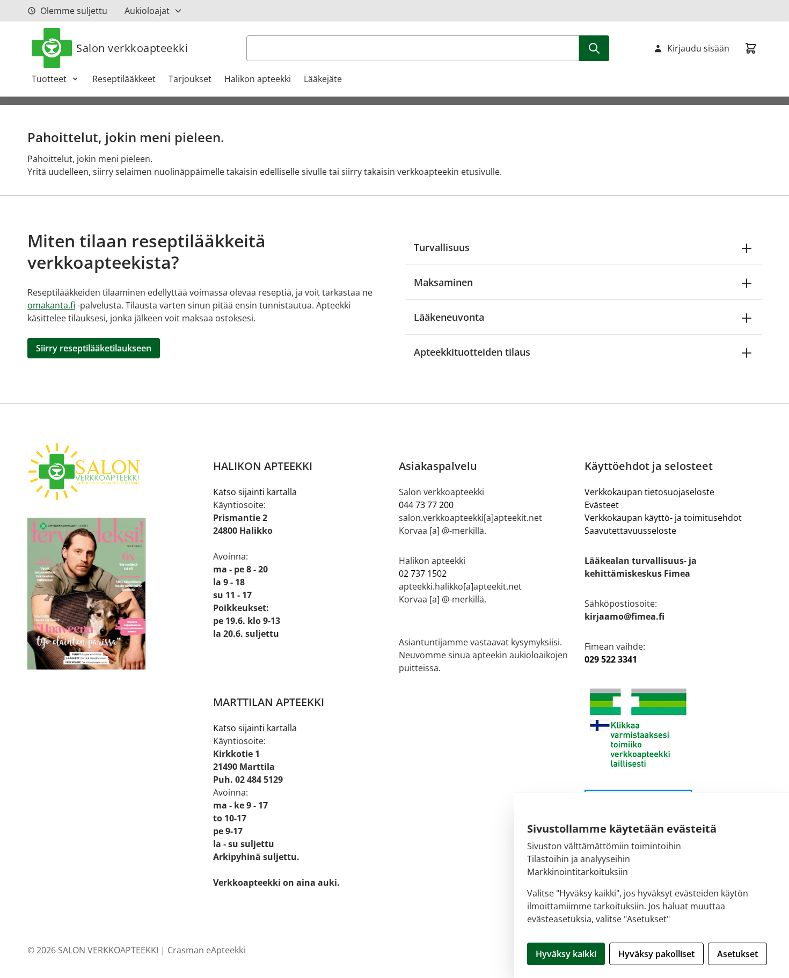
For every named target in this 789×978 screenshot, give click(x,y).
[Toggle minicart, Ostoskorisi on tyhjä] (750, 48)
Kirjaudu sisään (698, 48)
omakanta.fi (51, 305)
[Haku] (594, 48)
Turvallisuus (442, 247)
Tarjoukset (190, 79)
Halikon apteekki (257, 79)
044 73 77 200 (426, 505)
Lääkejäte (323, 79)
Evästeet (602, 505)
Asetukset (737, 954)
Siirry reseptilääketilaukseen (93, 348)
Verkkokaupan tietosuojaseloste (649, 492)
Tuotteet (49, 79)
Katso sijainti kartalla (255, 492)
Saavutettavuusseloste (630, 530)
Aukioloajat (147, 11)
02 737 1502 (423, 573)
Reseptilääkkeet (124, 79)
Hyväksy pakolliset (656, 954)
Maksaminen (443, 282)
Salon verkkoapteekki (132, 48)
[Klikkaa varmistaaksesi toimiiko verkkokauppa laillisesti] (673, 728)
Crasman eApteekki (206, 950)
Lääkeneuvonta (449, 317)
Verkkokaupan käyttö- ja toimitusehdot (663, 518)
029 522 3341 (611, 659)
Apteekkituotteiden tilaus (472, 351)
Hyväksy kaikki (566, 954)
